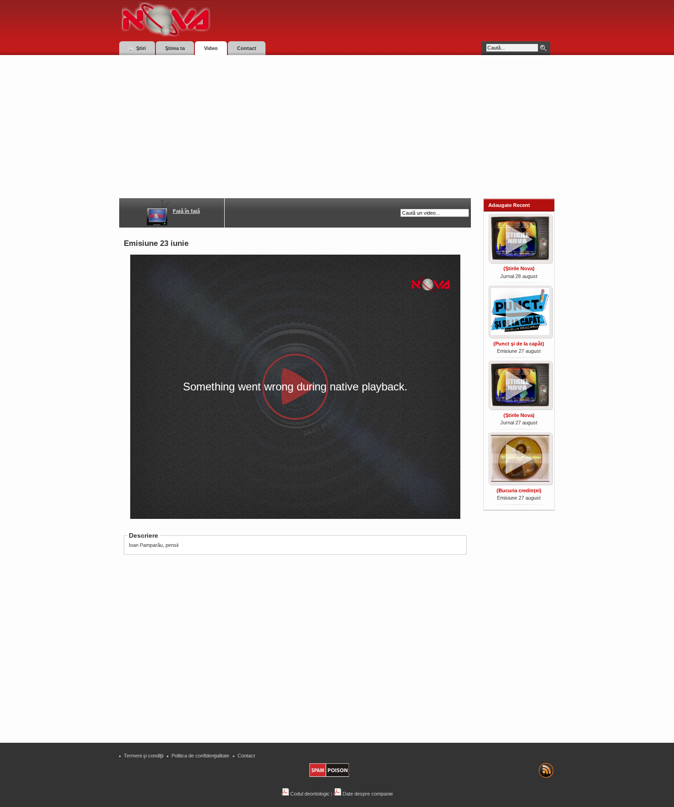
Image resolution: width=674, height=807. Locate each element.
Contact (246, 755)
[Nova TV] (246, 19)
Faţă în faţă (186, 211)
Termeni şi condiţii (143, 755)
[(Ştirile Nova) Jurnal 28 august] (519, 261)
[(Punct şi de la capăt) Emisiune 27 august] (519, 336)
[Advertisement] (337, 124)
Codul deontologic (309, 793)
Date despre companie (367, 793)
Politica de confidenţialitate (200, 755)
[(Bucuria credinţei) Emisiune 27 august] (519, 482)
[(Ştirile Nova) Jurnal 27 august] (519, 407)
